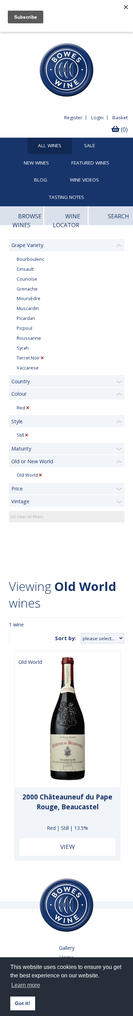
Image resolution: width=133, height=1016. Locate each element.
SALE (89, 145)
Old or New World (32, 461)
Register (73, 117)
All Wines (49, 145)
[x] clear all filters (27, 516)
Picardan (26, 318)
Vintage (20, 501)
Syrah (23, 348)
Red (21, 408)
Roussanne (29, 338)
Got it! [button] (22, 1003)
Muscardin (28, 308)
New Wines (36, 163)
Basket (120, 117)
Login (97, 117)
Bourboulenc (30, 259)
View (67, 847)
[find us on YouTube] (22, 37)
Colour (19, 393)
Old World (27, 475)
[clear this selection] (42, 358)
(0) (124, 129)
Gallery (66, 948)
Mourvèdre (28, 298)
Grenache (27, 289)
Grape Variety (27, 245)
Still (20, 435)
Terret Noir (28, 358)
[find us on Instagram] (36, 37)
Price (17, 488)
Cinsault (25, 269)
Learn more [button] (25, 985)
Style (17, 421)
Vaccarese (28, 368)
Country (20, 381)
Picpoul (24, 328)
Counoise (27, 279)
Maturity (21, 448)
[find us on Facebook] (9, 37)
